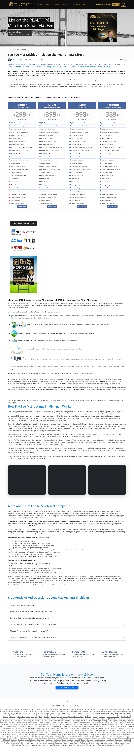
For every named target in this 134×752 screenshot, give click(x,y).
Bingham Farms (27, 713)
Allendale (70, 709)
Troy (21, 744)
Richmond (80, 738)
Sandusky (70, 740)
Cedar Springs (96, 715)
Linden (105, 730)
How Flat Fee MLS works (68, 67)
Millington (32, 734)
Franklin (35, 722)
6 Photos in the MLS (16, 138)
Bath (41, 711)
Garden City (67, 722)
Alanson (16, 709)
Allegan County (53, 709)
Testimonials (49, 651)
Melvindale (113, 732)
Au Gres (124, 709)
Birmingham (45, 713)
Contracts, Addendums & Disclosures (20, 169)
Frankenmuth (21, 722)
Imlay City (18, 728)
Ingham (25, 728)
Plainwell (30, 738)
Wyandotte (104, 745)
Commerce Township (113, 717)
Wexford (49, 745)
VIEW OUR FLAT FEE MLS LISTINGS (20, 151)
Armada (112, 709)
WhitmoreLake (81, 745)
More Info (23, 119)
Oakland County (35, 736)
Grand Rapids (23, 724)
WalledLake (58, 744)
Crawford (12, 719)
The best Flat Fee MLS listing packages (45, 67)
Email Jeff (116, 4)
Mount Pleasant (72, 734)
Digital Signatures (15, 200)
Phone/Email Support (16, 188)
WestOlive (42, 745)
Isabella (86, 728)
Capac (45, 715)
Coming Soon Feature (16, 172)
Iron (56, 728)
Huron (12, 728)
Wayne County (124, 744)
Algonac (39, 709)
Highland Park (83, 726)
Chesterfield (21, 717)
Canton (39, 715)
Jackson (101, 728)
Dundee (99, 719)
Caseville (68, 715)
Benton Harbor (106, 711)
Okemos (63, 736)
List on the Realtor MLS (22, 67)
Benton (98, 711)
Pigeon (9, 738)
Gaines (60, 722)
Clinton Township (74, 717)
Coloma (95, 717)
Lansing (71, 730)
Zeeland (118, 745)
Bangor (26, 711)
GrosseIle (114, 724)
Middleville (6, 734)
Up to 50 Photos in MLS (77, 138)
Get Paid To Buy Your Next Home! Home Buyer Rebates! (68, 65)
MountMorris (94, 734)
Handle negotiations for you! (18, 197)
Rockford (94, 738)
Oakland (26, 736)
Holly (103, 726)
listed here (77, 524)
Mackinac (11, 732)
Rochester (87, 738)
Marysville (93, 732)
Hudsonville (5, 728)
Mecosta (105, 732)
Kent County (23, 730)
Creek (18, 719)
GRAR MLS (55, 724)
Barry (37, 711)
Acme (2, 709)
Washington (73, 744)
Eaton (11, 721)
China (28, 717)
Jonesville (113, 728)
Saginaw (14, 740)
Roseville (131, 738)
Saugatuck (90, 740)
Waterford (103, 744)
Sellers (56, 4)
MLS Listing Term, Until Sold (78, 141)
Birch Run (37, 713)
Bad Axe (19, 711)
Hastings (60, 726)
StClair (47, 742)
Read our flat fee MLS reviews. (102, 86)
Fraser (42, 722)
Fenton (90, 721)
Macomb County (27, 732)
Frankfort (29, 722)
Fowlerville (12, 722)
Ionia (47, 728)
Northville (15, 736)
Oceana (50, 736)
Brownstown (103, 713)
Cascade (61, 715)
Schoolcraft (110, 740)
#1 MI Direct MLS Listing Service (19, 126)
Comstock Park (125, 717)
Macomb (17, 732)
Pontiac (44, 738)
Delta (49, 719)
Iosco (52, 728)
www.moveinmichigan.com (24, 318)
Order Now (22, 206)
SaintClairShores (30, 740)
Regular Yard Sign (15, 163)
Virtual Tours (14, 182)
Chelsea (5, 717)
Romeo (109, 738)
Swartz (94, 742)
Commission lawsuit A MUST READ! (101, 65)
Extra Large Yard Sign (76, 163)
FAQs (85, 4)
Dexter (71, 719)
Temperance (121, 742)
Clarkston (46, 717)
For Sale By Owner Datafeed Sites (19, 132)
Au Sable (131, 709)
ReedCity (65, 738)
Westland (35, 745)
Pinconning (23, 738)
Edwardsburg (35, 721)
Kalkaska (10, 730)
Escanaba (67, 721)
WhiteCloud (56, 745)
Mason (99, 732)
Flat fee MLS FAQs (104, 67)
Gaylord (81, 722)
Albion (23, 709)
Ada (6, 709)
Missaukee (39, 734)
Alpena (81, 709)
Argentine (105, 709)
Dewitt (65, 719)
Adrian (11, 709)
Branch (74, 713)
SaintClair (21, 740)
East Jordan (112, 719)
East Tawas (130, 719)
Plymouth (38, 738)
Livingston (112, 730)
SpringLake (33, 742)
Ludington (3, 732)
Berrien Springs (7, 713)
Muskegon (109, 734)
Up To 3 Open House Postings (18, 175)
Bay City (59, 711)
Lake (37, 730)
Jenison (107, 728)
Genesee (88, 722)
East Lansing (121, 719)
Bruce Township (113, 713)
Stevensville (65, 742)
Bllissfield (53, 713)
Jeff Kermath (17, 60)
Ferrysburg (103, 721)
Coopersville (4, 719)
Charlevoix (113, 715)
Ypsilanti (111, 745)
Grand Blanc (129, 722)
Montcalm (53, 734)
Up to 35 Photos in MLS (47, 138)
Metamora (130, 732)
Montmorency (62, 734)
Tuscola (26, 744)
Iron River (72, 728)
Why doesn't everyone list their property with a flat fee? (29, 631)
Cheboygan (128, 715)
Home (40, 4)
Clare (40, 717)
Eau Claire (27, 721)
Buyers (47, 4)
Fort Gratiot (3, 722)
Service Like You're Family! (18, 129)
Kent (16, 730)
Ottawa (104, 736)
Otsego (98, 736)
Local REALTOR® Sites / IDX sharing (20, 160)
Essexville (75, 721)
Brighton (88, 713)
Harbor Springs (11, 726)
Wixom (98, 745)
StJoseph (73, 742)
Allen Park (63, 709)
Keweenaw (31, 730)
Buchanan (122, 713)
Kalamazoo (121, 728)
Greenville (89, 724)
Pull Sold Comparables (17, 191)
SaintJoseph (57, 740)
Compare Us (78, 651)
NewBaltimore (125, 734)
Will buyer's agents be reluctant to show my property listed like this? (33, 637)
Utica (32, 744)
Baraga (32, 711)
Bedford (73, 711)
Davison (23, 719)
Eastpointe (4, 721)
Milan (19, 734)
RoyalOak (7, 740)
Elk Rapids (44, 721)
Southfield (127, 740)
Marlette (71, 732)
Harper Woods (22, 726)
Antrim (87, 709)
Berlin (126, 711)
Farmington (82, 721)
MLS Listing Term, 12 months (48, 141)
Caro (56, 715)
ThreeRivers (130, 742)
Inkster (42, 728)
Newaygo (117, 734)
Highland (75, 726)
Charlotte (121, 715)
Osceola (86, 736)
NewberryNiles (6, 736)
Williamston (90, 745)
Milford (25, 734)
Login (123, 4)
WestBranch (26, 745)
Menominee (121, 732)
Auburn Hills (12, 711)
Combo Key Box (15, 178)
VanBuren (38, 744)
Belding (79, 711)
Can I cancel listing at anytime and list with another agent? (29, 618)
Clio (82, 717)
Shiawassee (118, 740)
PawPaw (121, 736)
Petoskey (128, 736)
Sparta (27, 742)
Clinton (65, 717)
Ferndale (96, 721)
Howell (131, 726)
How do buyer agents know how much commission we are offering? (33, 612)
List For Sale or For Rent (17, 135)
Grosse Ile (97, 724)
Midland (13, 734)
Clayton (59, 717)
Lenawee (90, 730)
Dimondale (84, 719)
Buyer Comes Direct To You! (18, 157)
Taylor (106, 742)
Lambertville (59, 730)
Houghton (113, 726)
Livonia (119, 730)
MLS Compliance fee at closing (19, 166)
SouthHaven (12, 742)
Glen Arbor (113, 722)
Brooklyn (95, 713)
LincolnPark (98, 730)
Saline (64, 740)
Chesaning (12, 717)
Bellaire (85, 711)
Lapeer (77, 730)
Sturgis (79, 742)
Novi (21, 736)
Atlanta (118, 709)
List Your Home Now (67, 688)
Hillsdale (91, 726)
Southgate (3, 742)
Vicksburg (51, 744)
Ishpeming (94, 728)
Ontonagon (71, 736)
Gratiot (62, 724)
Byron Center (5, 715)
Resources (66, 4)
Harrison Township (40, 726)
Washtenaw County (93, 744)
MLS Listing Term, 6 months (18, 141)
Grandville (47, 724)
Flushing (122, 721)
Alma (76, 709)
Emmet (51, 721)
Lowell (124, 730)
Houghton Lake (122, 726)
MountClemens (83, 734)
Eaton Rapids (18, 721)
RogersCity (102, 738)
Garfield (75, 722)
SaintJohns (49, 740)
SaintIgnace (40, 740)
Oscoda (92, 736)
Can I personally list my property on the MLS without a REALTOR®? (33, 625)
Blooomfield (61, 713)
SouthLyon (20, 742)
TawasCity (100, 742)
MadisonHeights (38, 732)
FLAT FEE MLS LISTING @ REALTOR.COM (21, 147)
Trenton (16, 744)
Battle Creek (48, 711)
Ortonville (79, 736)
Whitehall (65, 745)
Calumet (33, 715)
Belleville (92, 711)
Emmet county (58, 721)
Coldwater (88, 717)
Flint (116, 721)
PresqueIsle (51, 738)
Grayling (68, 724)
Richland (72, 738)
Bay (54, 711)
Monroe (46, 734)
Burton (129, 713)
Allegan (45, 709)
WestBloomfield (17, 745)
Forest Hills (129, 721)
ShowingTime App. (16, 185)
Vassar (44, 744)
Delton (54, 719)
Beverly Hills (17, 713)
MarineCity (63, 732)
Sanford (77, 740)
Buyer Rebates (109, 651)
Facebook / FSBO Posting (17, 203)
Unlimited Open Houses (77, 175)
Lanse (66, 730)
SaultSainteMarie (100, 740)
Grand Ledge (14, 724)
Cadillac (12, 715)
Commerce (102, 717)
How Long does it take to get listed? (22, 605)
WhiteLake (72, 745)
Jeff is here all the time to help (18, 123)
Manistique (55, 732)
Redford (59, 738)
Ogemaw (57, 736)
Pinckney (15, 738)
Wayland (110, 744)
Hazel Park (67, 726)
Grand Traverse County (36, 724)
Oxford (116, 736)
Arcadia (93, 709)
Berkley (120, 711)
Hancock (2, 726)
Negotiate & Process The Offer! (19, 194)
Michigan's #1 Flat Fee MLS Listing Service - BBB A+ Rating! (28, 65)
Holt (108, 726)
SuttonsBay (86, 742)
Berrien (131, 711)
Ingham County (34, 728)
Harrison (30, 726)
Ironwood (80, 728)
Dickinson (77, 719)
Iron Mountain (63, 728)
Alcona (28, 709)
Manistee (47, 732)
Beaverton (66, 711)
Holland (98, 726)
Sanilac (83, 740)
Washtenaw (82, 744)
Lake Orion (50, 730)
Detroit (60, 719)
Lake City (43, 730)
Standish (41, 742)
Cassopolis (87, 715)
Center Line (105, 715)
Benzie (115, 711)
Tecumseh (113, 742)
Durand (105, 719)
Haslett (54, 726)
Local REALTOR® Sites (77, 160)
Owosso (110, 736)
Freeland (47, 722)
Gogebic (121, 722)
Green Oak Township (78, 724)
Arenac (99, 709)
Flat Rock (111, 721)
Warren (66, 744)
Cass (74, 715)
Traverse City (9, 744)
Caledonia (19, 715)
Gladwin (106, 722)
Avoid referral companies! (87, 67)
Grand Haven (4, 724)
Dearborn (31, 719)
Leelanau (84, 730)
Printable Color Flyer (16, 154)
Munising (102, 734)
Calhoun (26, 715)
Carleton (50, 715)
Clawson (53, 717)
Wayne (117, 744)
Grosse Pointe (105, 724)
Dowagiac (92, 719)
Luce (129, 730)
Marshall (85, 732)
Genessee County (97, 722)
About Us (77, 4)
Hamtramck (129, 724)
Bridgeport (80, 713)
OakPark (44, 736)
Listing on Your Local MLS (17, 144)
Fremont (54, 722)
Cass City (79, 715)
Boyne (68, 713)
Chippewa (34, 717)
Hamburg (121, 724)
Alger (33, 709)
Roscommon (123, 738)
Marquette (78, 732)
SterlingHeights (56, 742)
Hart (48, 726)
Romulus (115, 738)
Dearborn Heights (40, 719)
